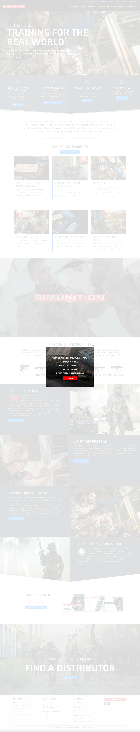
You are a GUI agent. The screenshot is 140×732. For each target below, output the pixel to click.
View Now (70, 378)
